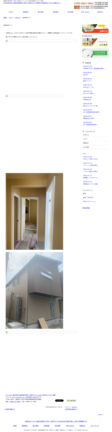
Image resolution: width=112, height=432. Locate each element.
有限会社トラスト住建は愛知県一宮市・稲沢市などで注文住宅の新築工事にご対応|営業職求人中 (56, 421)
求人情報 (86, 147)
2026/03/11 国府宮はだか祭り (88, 117)
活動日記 (100, 12)
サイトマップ (94, 426)
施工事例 (41, 12)
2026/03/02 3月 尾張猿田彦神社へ (90, 123)
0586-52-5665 (15, 401)
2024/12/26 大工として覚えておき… (90, 158)
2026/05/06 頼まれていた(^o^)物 (90, 105)
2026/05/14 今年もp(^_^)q (88, 86)
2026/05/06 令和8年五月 (87, 98)
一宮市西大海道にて (70, 409)
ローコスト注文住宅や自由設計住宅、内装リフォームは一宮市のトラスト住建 (30, 395)
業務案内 (26, 12)
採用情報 (55, 12)
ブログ (11, 17)
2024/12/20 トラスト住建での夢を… (90, 170)
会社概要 (70, 12)
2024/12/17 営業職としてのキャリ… (90, 176)
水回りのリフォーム (89, 201)
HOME (11, 12)
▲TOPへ (100, 414)
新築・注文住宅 (88, 197)
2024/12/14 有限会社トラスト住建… (90, 183)
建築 (84, 193)
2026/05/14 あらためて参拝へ (88, 92)
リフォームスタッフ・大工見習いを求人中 (24, 397)
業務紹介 (86, 143)
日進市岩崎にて (10, 409)
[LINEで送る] (71, 400)
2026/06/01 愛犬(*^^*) (87, 80)
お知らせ (17, 17)
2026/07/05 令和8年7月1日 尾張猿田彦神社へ (94, 67)
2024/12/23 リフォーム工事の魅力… (90, 164)
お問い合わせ (85, 12)
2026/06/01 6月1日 (87, 73)
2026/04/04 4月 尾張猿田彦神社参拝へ (92, 111)
